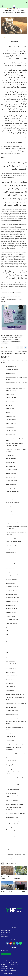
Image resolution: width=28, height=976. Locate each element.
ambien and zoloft (10, 672)
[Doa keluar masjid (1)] (21, 885)
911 (6, 627)
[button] (2, 6)
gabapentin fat (9, 733)
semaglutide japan (10, 605)
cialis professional (10, 466)
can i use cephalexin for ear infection (15, 769)
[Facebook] (18, 347)
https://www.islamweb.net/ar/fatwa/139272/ (12, 37)
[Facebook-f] (7, 943)
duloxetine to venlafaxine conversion (15, 744)
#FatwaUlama (18, 335)
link (7, 639)
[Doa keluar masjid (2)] (7, 885)
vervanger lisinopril (11, 572)
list (6, 650)
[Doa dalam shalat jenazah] (7, 870)
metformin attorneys (11, 583)
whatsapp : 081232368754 (7, 968)
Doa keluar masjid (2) (6, 891)
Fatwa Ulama (17, 8)
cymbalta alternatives (11, 707)
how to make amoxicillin (12, 782)
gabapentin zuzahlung (11, 488)
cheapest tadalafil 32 (11, 366)
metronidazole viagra (11, 499)
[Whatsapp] (20, 943)
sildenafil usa (9, 405)
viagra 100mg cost (10, 416)
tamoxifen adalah (10, 549)
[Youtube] (10, 943)
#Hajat (11, 337)
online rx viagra (10, 394)
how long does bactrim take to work (14, 845)
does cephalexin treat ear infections (14, 804)
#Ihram (18, 337)
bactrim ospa (9, 511)
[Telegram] (25, 347)
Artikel (10, 8)
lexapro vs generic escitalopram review (15, 718)
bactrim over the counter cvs (13, 834)
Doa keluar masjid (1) (20, 891)
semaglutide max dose (11, 594)
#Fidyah (5, 337)
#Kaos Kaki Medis (7, 339)
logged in (10, 859)
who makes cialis (10, 455)
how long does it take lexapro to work (15, 694)
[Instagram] (14, 943)
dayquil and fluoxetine (11, 793)
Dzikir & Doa (6, 874)
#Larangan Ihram (15, 341)
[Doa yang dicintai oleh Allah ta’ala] (21, 870)
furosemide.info (10, 561)
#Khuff (17, 339)
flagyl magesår (9, 683)
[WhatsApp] (21, 347)
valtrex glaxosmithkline (11, 538)
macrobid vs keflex (10, 661)
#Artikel (9, 335)
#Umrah (5, 343)
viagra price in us (10, 427)
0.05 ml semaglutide (10, 616)
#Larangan (6, 341)
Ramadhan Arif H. (14, 15)
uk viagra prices (10, 758)
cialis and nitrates (10, 477)
